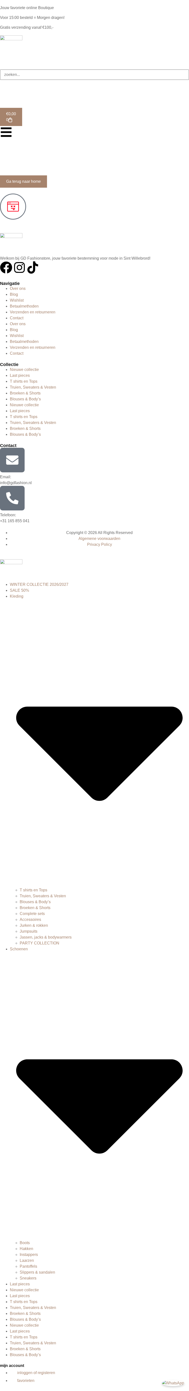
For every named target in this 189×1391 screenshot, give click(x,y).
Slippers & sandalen (37, 1272)
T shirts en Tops (23, 381)
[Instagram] (19, 267)
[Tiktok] (33, 267)
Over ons (18, 288)
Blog (14, 294)
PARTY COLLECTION (39, 943)
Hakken (26, 1249)
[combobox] (94, 75)
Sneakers (28, 1278)
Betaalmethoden (24, 306)
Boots (25, 1243)
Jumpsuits (28, 931)
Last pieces (20, 375)
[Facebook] (6, 267)
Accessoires (30, 919)
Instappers (29, 1254)
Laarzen (27, 1260)
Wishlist (17, 300)
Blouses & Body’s (25, 399)
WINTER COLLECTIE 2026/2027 (39, 584)
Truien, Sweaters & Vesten (33, 387)
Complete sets (32, 914)
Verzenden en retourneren (32, 312)
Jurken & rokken (34, 925)
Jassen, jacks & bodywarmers (46, 937)
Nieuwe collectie (24, 369)
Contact (16, 318)
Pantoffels (28, 1266)
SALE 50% (19, 590)
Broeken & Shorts (25, 393)
